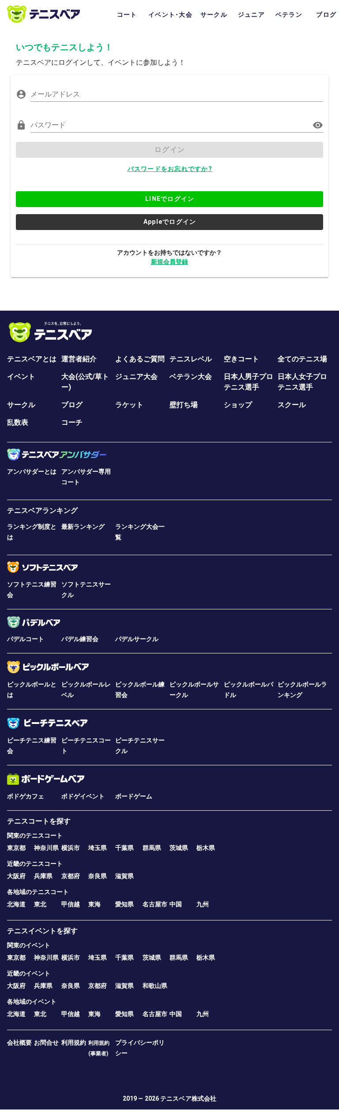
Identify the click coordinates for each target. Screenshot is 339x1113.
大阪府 (16, 875)
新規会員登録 (169, 261)
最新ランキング (83, 526)
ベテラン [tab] (288, 14)
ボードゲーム (133, 796)
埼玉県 (97, 847)
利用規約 (73, 1042)
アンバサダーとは (31, 471)
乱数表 (17, 422)
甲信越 (70, 904)
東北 (40, 904)
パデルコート (25, 638)
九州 (202, 904)
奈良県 (97, 875)
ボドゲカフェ (25, 796)
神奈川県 (46, 847)
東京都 (16, 847)
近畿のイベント (28, 973)
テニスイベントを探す (42, 931)
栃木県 (205, 847)
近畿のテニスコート (35, 863)
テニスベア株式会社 (188, 1098)
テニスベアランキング (42, 510)
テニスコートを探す (39, 821)
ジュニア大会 (136, 376)
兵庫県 (43, 875)
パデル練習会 (79, 638)
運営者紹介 (79, 359)
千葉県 (124, 847)
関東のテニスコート (35, 835)
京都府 (70, 875)
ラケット (129, 405)
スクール (292, 405)
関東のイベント (28, 945)
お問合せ (46, 1042)
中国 (176, 904)
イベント (21, 376)
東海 (94, 904)
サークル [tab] (213, 14)
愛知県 (124, 904)
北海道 (16, 904)
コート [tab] (127, 14)
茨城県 (179, 847)
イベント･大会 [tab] (170, 14)
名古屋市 (155, 904)
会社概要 (19, 1042)
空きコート (241, 359)
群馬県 (152, 847)
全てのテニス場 (302, 359)
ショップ (238, 405)
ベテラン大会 (191, 376)
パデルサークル (136, 638)
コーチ (72, 422)
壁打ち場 (184, 405)
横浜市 (70, 847)
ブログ (72, 405)
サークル (21, 405)
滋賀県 (124, 875)
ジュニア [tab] (251, 14)
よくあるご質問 (140, 359)
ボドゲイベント (83, 796)
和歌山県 (155, 985)
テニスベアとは (31, 359)
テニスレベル (191, 359)
